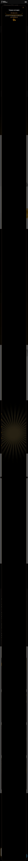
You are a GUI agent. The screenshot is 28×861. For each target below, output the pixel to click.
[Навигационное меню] (26, 2)
